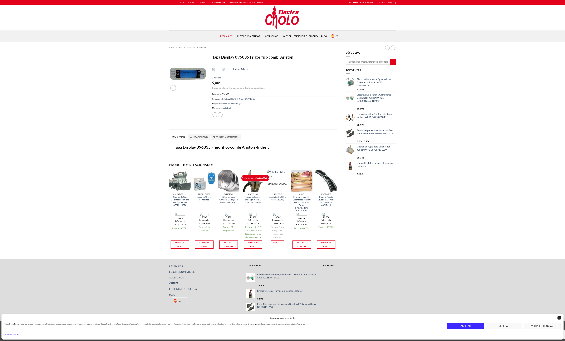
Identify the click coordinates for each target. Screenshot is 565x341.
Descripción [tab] (178, 137)
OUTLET (287, 36)
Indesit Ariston (240, 69)
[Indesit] (228, 69)
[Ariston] (217, 69)
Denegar (503, 326)
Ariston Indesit (224, 108)
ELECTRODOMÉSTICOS (248, 36)
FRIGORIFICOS (192, 48)
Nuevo (224, 103)
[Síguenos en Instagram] (173, 2)
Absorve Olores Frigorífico (204, 198)
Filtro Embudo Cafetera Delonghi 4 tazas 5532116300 (228, 200)
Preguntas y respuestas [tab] (225, 137)
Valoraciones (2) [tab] (199, 137)
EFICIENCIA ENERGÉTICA (306, 36)
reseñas (216, 77)
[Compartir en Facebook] (214, 114)
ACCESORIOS (271, 36)
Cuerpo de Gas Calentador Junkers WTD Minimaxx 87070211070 (180, 201)
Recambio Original (235, 103)
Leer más (277, 243)
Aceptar (466, 326)
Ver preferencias (542, 326)
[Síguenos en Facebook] (171, 2)
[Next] (336, 212)
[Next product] (387, 47)
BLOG (324, 36)
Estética (203, 48)
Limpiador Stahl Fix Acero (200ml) (277, 198)
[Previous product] (393, 47)
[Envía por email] (220, 114)
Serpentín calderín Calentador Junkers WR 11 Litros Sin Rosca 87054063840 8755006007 (302, 204)
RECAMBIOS (226, 36)
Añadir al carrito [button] (180, 244)
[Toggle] (240, 266)
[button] (559, 317)
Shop (171, 48)
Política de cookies (11, 334)
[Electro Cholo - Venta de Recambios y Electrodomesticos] (282, 17)
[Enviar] (393, 62)
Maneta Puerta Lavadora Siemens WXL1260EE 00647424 (326, 201)
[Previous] (169, 212)
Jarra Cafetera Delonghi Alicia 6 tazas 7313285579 (253, 200)
